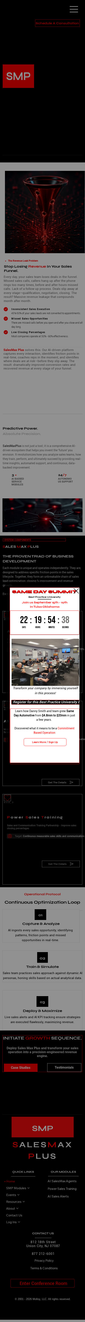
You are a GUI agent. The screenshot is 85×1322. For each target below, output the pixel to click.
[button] (76, 591)
